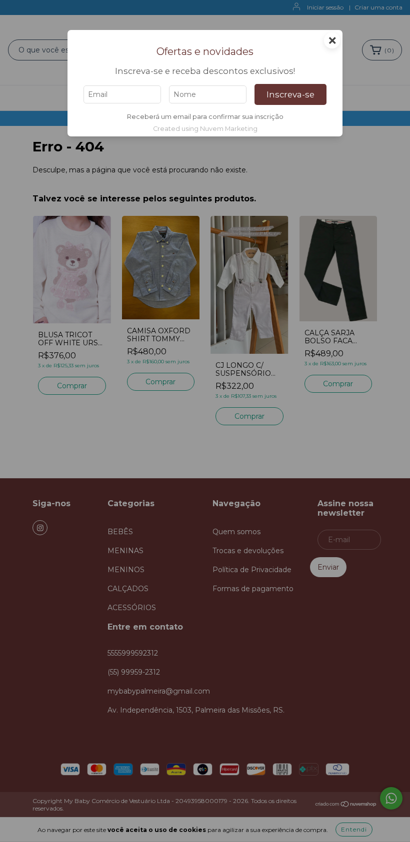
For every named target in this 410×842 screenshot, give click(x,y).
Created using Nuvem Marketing (205, 128)
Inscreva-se (290, 94)
